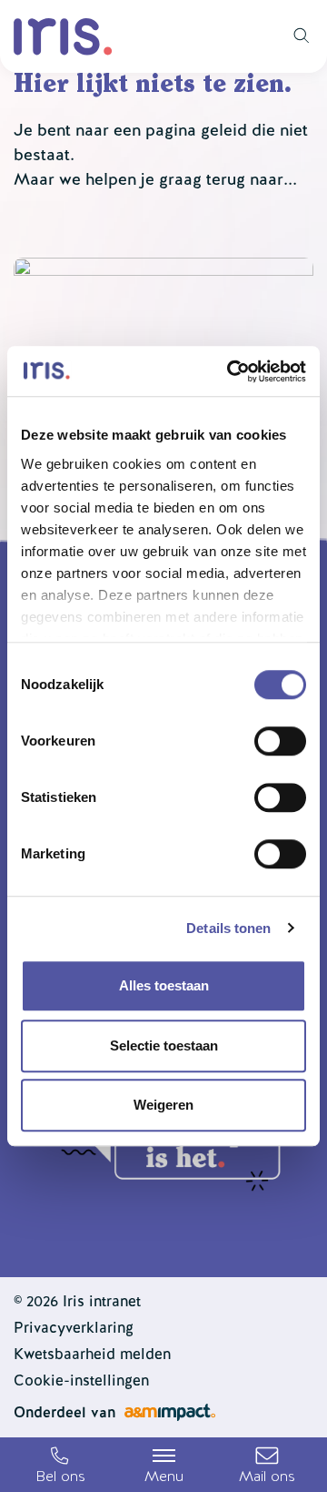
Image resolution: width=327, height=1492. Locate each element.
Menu (163, 1476)
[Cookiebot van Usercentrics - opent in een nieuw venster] (230, 371)
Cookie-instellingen (81, 1380)
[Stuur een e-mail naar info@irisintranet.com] (266, 1464)
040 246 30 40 (60, 1464)
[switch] (280, 741)
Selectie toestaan (164, 1045)
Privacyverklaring (74, 1327)
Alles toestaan (164, 985)
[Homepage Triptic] (63, 37)
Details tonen (228, 928)
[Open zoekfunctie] (295, 36)
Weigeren (163, 1104)
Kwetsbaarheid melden (92, 1354)
